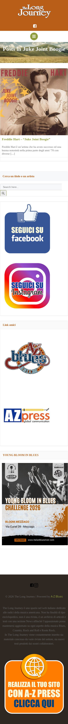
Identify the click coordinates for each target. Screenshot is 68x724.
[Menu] (34, 36)
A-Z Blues (57, 596)
